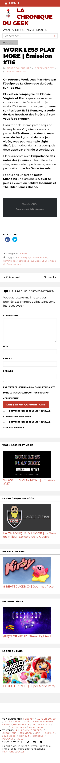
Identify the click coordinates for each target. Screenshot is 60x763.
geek (15, 260)
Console (34, 257)
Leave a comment (15, 71)
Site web (8, 371)
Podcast (8, 42)
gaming (7, 260)
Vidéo (8, 722)
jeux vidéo (35, 260)
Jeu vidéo (24, 260)
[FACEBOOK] (21, 742)
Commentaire (11, 315)
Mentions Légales (13, 752)
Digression (36, 727)
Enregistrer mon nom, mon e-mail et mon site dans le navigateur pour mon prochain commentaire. (29, 392)
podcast (17, 264)
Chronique (23, 257)
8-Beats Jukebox (43, 722)
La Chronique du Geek (29, 730)
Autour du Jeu (46, 719)
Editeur (44, 257)
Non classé (22, 722)
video (20, 739)
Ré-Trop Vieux (41, 724)
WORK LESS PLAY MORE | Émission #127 (29, 481)
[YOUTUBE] (41, 742)
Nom (6, 346)
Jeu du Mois (18, 727)
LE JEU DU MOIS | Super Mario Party (29, 686)
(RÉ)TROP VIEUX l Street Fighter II (27, 636)
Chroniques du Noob (15, 724)
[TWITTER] (28, 742)
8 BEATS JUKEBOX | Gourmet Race (28, 586)
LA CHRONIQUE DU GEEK (27, 16)
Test (5, 727)
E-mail (7, 359)
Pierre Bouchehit (18, 68)
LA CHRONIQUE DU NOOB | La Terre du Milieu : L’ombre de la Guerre (29, 534)
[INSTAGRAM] (34, 742)
